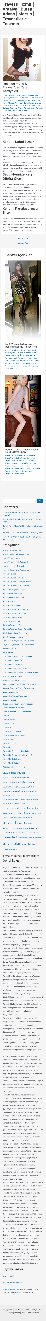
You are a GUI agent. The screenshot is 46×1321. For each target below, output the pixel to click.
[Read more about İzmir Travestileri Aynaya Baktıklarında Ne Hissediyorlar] (23, 301)
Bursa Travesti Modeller (26, 455)
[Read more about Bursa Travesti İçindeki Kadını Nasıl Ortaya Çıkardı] (23, 410)
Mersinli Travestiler (10, 700)
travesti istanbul (9, 1276)
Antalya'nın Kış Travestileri (13, 597)
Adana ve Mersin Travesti (13, 566)
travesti (9, 822)
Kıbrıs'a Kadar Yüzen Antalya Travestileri (19, 684)
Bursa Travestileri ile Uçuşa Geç (17, 458)
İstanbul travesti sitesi (12, 1289)
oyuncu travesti (8, 817)
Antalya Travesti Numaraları (14, 578)
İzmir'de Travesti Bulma (24, 361)
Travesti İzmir (8, 739)
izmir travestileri (30, 808)
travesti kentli (23, 838)
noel (39, 813)
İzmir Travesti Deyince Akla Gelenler (17, 657)
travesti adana (24, 823)
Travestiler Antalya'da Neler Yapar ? (17, 755)
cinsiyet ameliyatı (17, 796)
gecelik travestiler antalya (29, 799)
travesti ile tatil (33, 833)
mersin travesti (17, 813)
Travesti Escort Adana (12, 731)
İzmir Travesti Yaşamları (12, 664)
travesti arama (21, 828)
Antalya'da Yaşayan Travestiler (15, 590)
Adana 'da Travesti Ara (12, 550)
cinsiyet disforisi (30, 796)
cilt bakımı (7, 796)
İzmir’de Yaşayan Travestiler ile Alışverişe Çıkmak (23, 533)
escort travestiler (8, 799)
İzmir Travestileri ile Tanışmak (24, 100)
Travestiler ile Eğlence (12, 759)
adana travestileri (12, 777)
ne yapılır (34, 813)
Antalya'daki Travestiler (12, 594)
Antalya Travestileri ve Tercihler (16, 586)
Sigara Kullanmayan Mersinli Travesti (18, 704)
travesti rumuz (7, 849)
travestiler (11, 843)
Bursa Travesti (10, 455)
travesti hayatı (22, 833)
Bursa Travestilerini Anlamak (14, 613)
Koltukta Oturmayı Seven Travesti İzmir (19, 108)
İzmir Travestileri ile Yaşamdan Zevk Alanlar (20, 672)
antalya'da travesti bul (10, 782)
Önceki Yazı (23, 238)
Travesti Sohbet (9, 743)
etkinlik (17, 799)
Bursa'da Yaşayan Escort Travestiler (17, 629)
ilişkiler (16, 803)
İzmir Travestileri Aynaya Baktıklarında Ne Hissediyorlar (21, 345)
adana (5, 773)
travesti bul (32, 828)
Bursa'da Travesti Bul (20, 463)
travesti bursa (10, 832)
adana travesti (17, 772)
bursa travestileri (29, 791)
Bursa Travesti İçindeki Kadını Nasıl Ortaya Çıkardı (21, 450)
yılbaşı (15, 849)
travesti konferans (35, 838)
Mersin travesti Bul (10, 692)
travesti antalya (9, 828)
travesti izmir (10, 837)
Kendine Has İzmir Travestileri (28, 105)
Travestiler (7, 110)
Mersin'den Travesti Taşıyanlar (15, 696)
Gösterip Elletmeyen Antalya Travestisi (18, 641)
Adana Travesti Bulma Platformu (16, 554)
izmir (22, 803)
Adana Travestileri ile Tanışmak (15, 562)
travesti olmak (28, 844)
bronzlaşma (23, 787)
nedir (28, 813)
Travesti (39, 108)
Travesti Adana (9, 720)
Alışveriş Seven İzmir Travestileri (16, 570)
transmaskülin (27, 817)
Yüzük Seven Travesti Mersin (14, 767)
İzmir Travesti (9, 95)
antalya (25, 777)
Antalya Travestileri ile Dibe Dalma (17, 582)
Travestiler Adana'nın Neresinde (16, 751)
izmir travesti (11, 808)
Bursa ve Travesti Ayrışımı (13, 617)
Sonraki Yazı (23, 243)
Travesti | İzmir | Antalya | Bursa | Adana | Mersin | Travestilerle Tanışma (18, 14)
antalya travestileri (10, 787)
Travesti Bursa (27, 471)
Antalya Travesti (9, 574)
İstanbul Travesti (9, 649)
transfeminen (18, 817)
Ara (4, 497)
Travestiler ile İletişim (21, 110)
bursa (31, 786)
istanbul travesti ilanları (12, 1283)
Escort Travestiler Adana (13, 637)
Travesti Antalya (9, 723)
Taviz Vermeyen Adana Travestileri (17, 712)
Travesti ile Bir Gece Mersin (14, 735)
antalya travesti (26, 782)
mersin (5, 813)
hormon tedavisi (8, 803)
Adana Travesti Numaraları (14, 558)
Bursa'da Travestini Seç (12, 625)
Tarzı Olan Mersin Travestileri (14, 708)
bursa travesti (11, 791)
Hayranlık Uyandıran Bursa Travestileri (18, 645)
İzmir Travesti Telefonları (20, 98)
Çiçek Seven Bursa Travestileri (15, 633)
